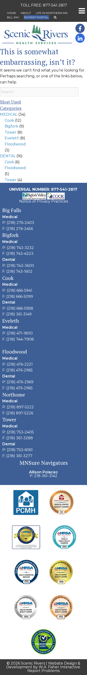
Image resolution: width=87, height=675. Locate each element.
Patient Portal (36, 17)
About (26, 13)
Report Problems (43, 670)
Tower (10, 132)
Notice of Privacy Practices (43, 201)
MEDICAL (8, 114)
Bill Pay (13, 17)
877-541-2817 (55, 5)
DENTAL (8, 156)
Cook (9, 120)
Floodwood (15, 144)
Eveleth (12, 138)
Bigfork (11, 126)
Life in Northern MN (52, 13)
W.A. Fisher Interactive (59, 667)
